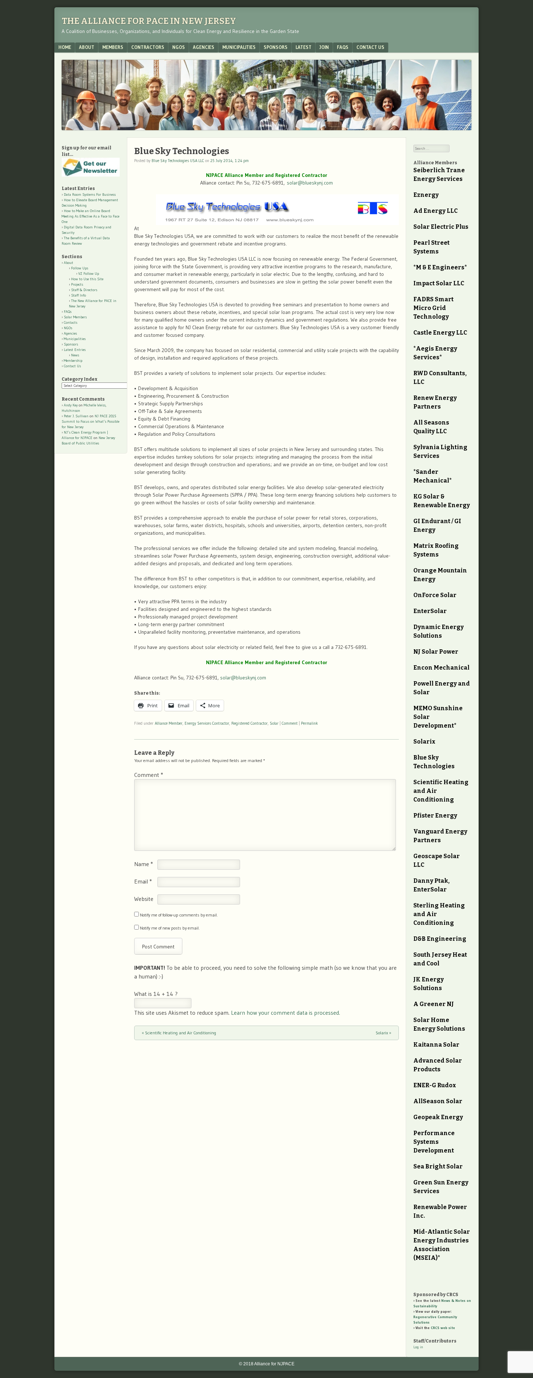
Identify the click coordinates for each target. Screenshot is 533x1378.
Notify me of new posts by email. (170, 928)
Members (112, 47)
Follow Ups (79, 268)
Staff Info (78, 295)
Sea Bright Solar (438, 1166)
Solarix (383, 1032)
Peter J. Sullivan (76, 416)
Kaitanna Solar (436, 1044)
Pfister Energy (435, 815)
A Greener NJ (433, 1004)
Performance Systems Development (434, 1142)
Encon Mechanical (441, 667)
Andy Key (71, 405)
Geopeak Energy (438, 1117)
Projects (77, 284)
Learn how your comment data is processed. (285, 1012)
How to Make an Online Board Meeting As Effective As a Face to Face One (90, 216)
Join (324, 47)
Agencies (203, 47)
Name (143, 864)
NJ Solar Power (435, 651)
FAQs (342, 47)
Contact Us (370, 47)
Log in (418, 1347)
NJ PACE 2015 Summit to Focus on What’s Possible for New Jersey (90, 421)
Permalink (309, 723)
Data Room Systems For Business (90, 194)
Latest (303, 47)
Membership (73, 360)
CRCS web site (443, 1327)
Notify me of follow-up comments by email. (179, 915)
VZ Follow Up (88, 273)
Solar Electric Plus (440, 226)
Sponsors (276, 47)
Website (143, 898)
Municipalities (239, 47)
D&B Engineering (439, 938)
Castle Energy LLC (440, 332)
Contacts (70, 322)
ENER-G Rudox (434, 1085)
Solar (274, 723)
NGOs (178, 47)
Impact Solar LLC (438, 283)
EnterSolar (430, 611)
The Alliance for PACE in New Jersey (149, 21)
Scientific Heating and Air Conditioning (179, 1032)
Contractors (147, 47)
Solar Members (75, 317)
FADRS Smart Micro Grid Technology (433, 308)
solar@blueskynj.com (310, 182)
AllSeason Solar (437, 1101)
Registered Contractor (249, 723)
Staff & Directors (84, 289)
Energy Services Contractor (207, 723)
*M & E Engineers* (440, 267)
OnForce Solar (434, 595)
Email (143, 881)
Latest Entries (75, 349)
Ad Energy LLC (435, 210)
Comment (290, 723)
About (86, 47)
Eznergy (426, 194)
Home (64, 47)
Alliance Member (168, 723)
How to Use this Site (87, 279)
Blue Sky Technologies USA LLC (178, 160)
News (75, 355)
